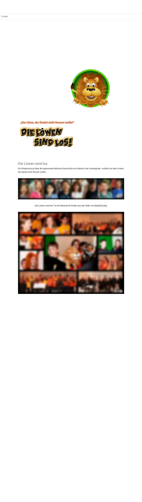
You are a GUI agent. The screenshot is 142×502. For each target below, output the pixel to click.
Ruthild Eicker (101, 205)
